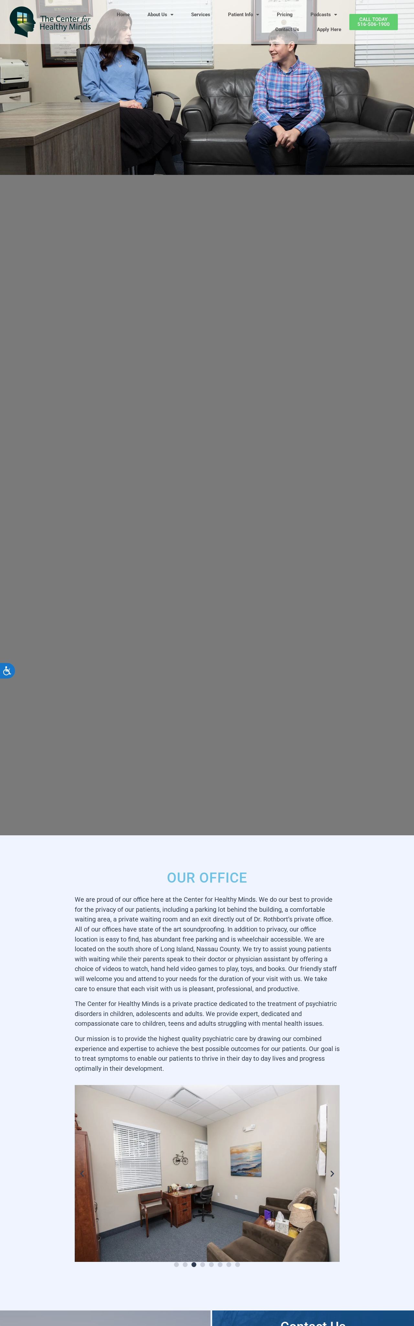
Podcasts (320, 14)
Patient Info (240, 14)
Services (200, 14)
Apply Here (329, 29)
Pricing (285, 14)
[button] (82, 1174)
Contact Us (287, 29)
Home (123, 14)
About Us (157, 14)
